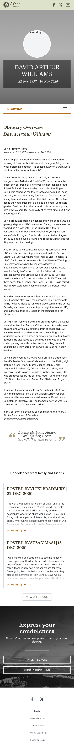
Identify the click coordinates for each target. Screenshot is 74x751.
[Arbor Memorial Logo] (11, 5)
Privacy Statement (37, 732)
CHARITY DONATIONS (37, 669)
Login (37, 711)
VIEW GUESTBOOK (37, 596)
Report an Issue (37, 740)
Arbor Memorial (37, 718)
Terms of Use (37, 725)
